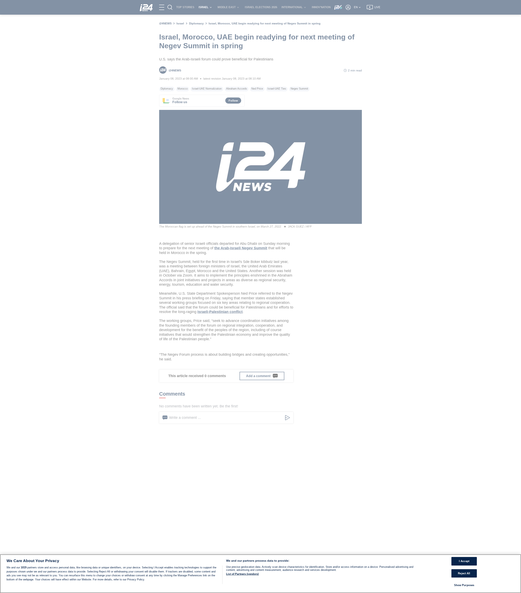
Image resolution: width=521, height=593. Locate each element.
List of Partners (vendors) (242, 573)
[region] (260, 573)
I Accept (464, 561)
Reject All (464, 573)
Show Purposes (464, 585)
